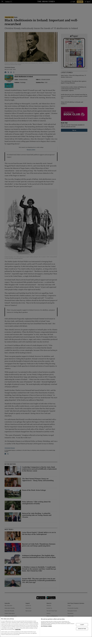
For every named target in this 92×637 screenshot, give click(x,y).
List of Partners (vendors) (46, 626)
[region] (46, 627)
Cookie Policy (18, 629)
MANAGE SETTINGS (82, 628)
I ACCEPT (82, 624)
